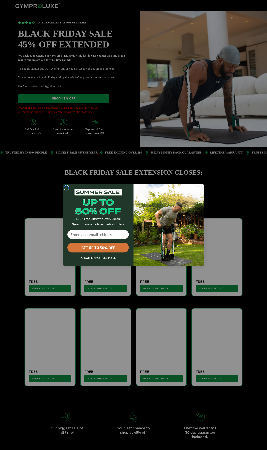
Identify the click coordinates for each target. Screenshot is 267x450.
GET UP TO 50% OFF (98, 247)
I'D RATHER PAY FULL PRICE (98, 257)
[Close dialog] (66, 188)
